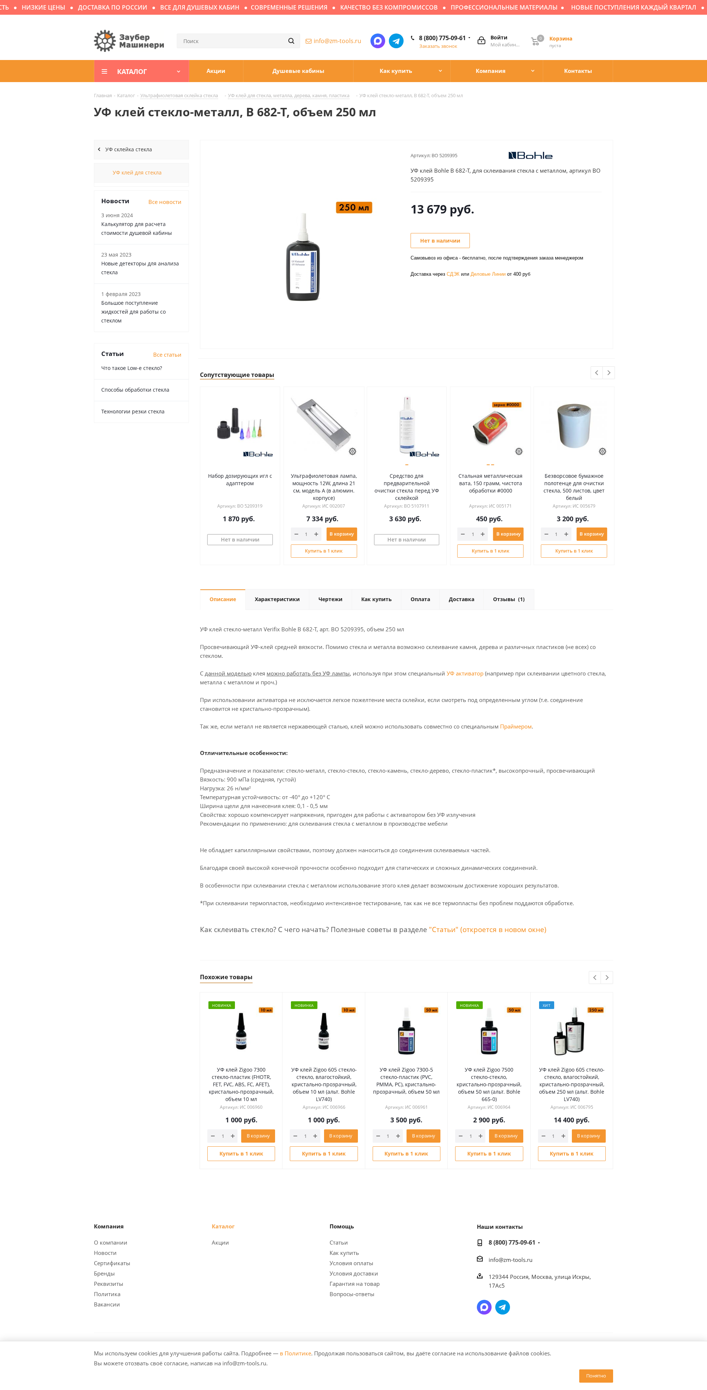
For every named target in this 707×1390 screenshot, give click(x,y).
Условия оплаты (351, 1263)
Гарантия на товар (355, 1283)
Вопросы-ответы (352, 1294)
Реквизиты (108, 1283)
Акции (220, 1242)
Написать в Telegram (396, 40)
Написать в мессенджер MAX (377, 40)
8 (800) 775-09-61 (442, 38)
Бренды (104, 1273)
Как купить (344, 1252)
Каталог (223, 1226)
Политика (107, 1294)
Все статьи (167, 354)
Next (609, 373)
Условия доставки (354, 1273)
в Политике (295, 1353)
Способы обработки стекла (135, 389)
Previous (597, 373)
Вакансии (107, 1304)
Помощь (342, 1226)
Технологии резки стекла (133, 411)
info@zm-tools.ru (337, 41)
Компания (109, 1226)
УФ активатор (465, 673)
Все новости (165, 201)
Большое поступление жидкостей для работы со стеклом (133, 311)
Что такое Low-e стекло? (131, 367)
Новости (105, 1252)
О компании (110, 1242)
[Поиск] (291, 40)
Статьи (339, 1242)
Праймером (516, 726)
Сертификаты (112, 1263)
